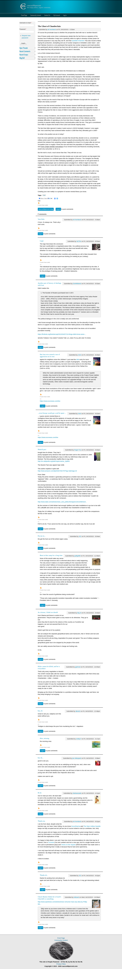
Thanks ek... (44, 875)
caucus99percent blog (45, 209)
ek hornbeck (52, 29)
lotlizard (76, 897)
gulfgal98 (77, 556)
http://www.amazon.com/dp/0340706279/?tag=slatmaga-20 (57, 471)
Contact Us (47, 15)
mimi (79, 355)
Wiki (77, 359)
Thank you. (41, 821)
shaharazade (77, 793)
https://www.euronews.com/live (50, 401)
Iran (44, 195)
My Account (57, 15)
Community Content (35, 15)
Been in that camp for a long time (51, 555)
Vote (39, 201)
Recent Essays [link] (24, 54)
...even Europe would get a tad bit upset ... (52, 413)
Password (23, 29)
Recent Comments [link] (25, 51)
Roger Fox (77, 450)
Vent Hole (41, 219)
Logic (42, 241)
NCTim (79, 241)
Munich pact (42, 449)
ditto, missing (44, 738)
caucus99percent (34, 5)
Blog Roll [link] (22, 58)
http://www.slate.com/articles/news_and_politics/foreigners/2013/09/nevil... (62, 502)
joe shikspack (76, 758)
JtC (80, 536)
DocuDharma (75, 826)
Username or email (26, 23)
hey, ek (40, 711)
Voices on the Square (68, 845)
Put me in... (41, 536)
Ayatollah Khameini (78, 41)
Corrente (51, 842)
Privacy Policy (61, 964)
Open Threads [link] (24, 48)
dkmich (78, 711)
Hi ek (39, 793)
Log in (64, 15)
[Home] (23, 9)
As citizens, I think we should (48, 612)
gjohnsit (77, 667)
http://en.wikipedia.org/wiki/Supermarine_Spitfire (54, 461)
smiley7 (78, 739)
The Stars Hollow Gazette (92, 826)
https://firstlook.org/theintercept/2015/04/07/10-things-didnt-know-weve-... (62, 334)
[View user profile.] (96, 250)
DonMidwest (77, 283)
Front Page (24, 15)
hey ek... (40, 758)
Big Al (79, 613)
